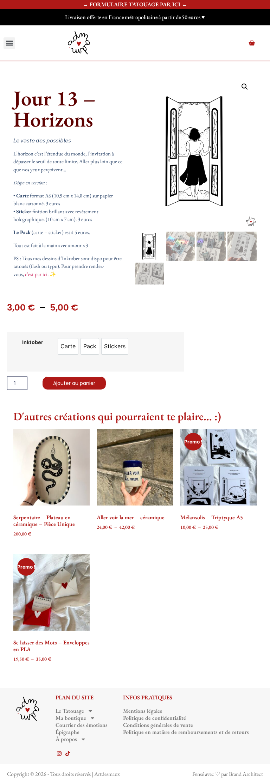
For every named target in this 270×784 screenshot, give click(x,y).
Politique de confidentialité (154, 718)
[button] (9, 43)
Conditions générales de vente (158, 725)
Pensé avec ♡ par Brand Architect (227, 774)
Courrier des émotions (82, 725)
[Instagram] (59, 753)
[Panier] (252, 43)
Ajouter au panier (74, 383)
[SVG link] (79, 43)
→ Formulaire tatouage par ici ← (135, 4)
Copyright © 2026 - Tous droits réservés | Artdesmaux (63, 774)
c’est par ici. (37, 274)
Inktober (32, 342)
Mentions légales (142, 711)
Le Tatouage (70, 711)
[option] (68, 346)
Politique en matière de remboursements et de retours (186, 732)
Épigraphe (67, 732)
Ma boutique (71, 718)
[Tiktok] (67, 753)
